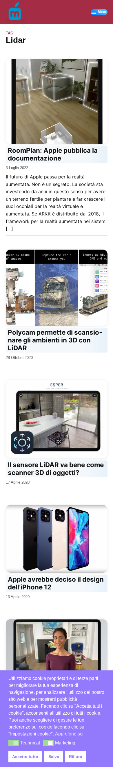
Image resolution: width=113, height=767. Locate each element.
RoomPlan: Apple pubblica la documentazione (53, 154)
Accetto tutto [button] (25, 756)
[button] (13, 743)
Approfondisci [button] (69, 733)
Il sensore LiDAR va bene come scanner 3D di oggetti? (56, 468)
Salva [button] (53, 756)
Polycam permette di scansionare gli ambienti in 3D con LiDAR (55, 340)
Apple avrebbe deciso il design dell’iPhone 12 (56, 583)
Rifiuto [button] (75, 756)
